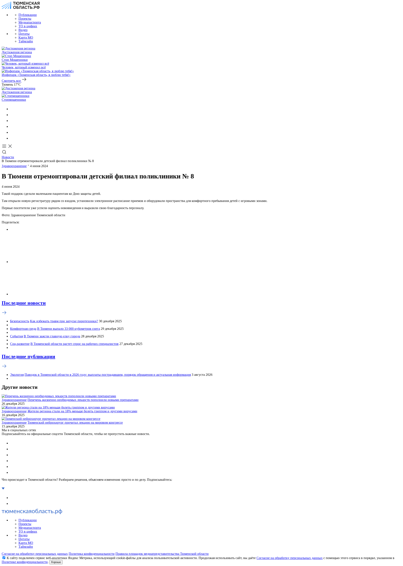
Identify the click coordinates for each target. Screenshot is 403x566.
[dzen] (12, 138)
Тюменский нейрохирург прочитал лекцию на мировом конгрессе (75, 422)
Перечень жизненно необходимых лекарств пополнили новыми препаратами (83, 400)
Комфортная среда (23, 328)
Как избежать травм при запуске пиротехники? (64, 321)
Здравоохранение (14, 166)
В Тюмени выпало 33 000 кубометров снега (68, 328)
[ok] (12, 115)
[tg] (12, 120)
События (16, 336)
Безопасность (19, 321)
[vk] (12, 109)
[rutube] (12, 132)
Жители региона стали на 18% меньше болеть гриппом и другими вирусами (82, 411)
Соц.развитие (20, 344)
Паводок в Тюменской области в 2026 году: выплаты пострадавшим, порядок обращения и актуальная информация (108, 374)
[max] (12, 126)
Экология (17, 374)
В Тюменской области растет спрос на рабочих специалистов (74, 344)
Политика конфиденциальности (92, 554)
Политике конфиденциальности (25, 562)
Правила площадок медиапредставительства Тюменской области (162, 554)
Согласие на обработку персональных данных (35, 554)
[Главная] (21, 7)
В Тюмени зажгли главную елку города (52, 336)
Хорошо (56, 562)
